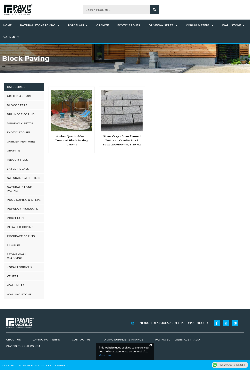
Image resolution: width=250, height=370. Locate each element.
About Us (13, 339)
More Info (105, 355)
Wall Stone (231, 25)
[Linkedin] (235, 323)
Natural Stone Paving (37, 25)
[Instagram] (226, 323)
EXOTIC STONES (128, 25)
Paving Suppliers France (123, 339)
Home (7, 25)
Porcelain (76, 25)
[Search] (154, 9)
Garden (9, 36)
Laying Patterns (46, 339)
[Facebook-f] (217, 323)
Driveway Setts (161, 25)
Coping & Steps (198, 25)
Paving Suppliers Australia (177, 339)
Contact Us (81, 339)
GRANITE (102, 25)
